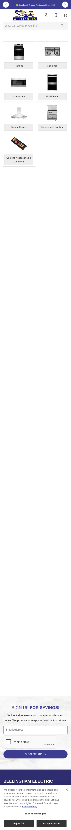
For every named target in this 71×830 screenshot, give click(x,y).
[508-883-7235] (56, 15)
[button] (5, 15)
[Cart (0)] (65, 15)
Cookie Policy (29, 806)
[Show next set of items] (65, 4)
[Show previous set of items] (5, 4)
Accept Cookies (51, 823)
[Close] (67, 789)
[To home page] (25, 15)
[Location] (46, 15)
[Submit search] (62, 26)
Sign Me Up (34, 754)
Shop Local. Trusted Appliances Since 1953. (36, 5)
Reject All (18, 823)
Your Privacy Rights (35, 813)
